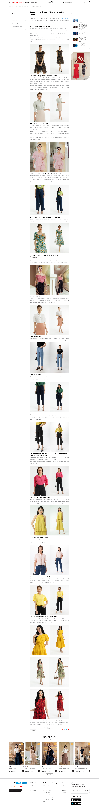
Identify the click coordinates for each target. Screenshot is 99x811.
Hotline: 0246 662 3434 (15, 790)
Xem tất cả (49, 774)
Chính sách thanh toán (47, 790)
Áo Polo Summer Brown (64, 768)
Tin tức (15, 6)
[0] (88, 2)
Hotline (63, 785)
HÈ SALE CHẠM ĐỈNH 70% (18, 2)
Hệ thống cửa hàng (34, 790)
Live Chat (64, 790)
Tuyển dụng (32, 787)
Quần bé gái (51, 728)
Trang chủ (11, 6)
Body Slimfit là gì (65, 18)
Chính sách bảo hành (47, 794)
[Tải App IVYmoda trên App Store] (76, 799)
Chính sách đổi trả (46, 792)
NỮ (9, 2)
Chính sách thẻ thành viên (48, 799)
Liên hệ (63, 794)
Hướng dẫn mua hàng (47, 787)
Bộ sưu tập (27, 2)
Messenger (64, 792)
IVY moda (40, 720)
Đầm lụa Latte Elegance (30, 768)
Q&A (44, 801)
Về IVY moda (32, 785)
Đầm (46, 728)
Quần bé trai (33, 730)
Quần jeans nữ (40, 728)
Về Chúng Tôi (34, 2)
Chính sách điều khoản (47, 785)
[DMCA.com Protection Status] (18, 783)
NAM (12, 2)
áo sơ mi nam (33, 728)
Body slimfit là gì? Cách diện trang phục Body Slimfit (30, 6)
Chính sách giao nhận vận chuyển (49, 797)
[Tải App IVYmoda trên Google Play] (76, 803)
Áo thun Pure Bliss (12, 768)
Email (63, 787)
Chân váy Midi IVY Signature (81, 768)
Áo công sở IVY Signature (47, 768)
